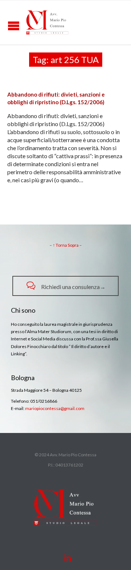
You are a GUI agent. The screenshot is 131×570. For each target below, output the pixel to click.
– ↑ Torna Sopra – (65, 245)
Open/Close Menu (13, 25)
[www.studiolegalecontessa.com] (47, 22)
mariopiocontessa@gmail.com (54, 408)
